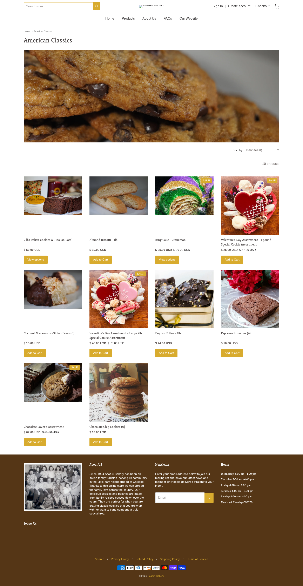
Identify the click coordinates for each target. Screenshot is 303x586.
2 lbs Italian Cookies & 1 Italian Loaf (47, 240)
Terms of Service (197, 559)
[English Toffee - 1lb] (184, 299)
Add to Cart (100, 259)
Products (128, 18)
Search (99, 559)
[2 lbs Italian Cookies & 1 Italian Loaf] (53, 195)
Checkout (262, 6)
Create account (239, 6)
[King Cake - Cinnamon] (184, 195)
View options (35, 259)
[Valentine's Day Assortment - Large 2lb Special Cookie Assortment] (118, 299)
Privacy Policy (120, 559)
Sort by (238, 150)
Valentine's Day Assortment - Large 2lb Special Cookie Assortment (115, 335)
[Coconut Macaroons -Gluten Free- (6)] (53, 289)
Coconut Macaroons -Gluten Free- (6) (49, 333)
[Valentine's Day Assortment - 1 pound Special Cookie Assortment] (250, 205)
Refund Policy (144, 559)
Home (109, 18)
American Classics (43, 31)
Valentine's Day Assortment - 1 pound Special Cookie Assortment (246, 242)
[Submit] (96, 6)
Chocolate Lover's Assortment (44, 427)
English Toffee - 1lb (168, 333)
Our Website (189, 18)
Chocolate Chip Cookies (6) (107, 427)
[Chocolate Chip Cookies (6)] (118, 392)
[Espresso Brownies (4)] (250, 299)
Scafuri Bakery (156, 576)
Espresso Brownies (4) (236, 333)
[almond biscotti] (118, 195)
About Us (149, 18)
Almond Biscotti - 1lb (103, 240)
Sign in (218, 6)
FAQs (168, 18)
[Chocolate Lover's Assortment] (53, 382)
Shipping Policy (170, 559)
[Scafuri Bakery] (151, 6)
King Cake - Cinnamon (170, 240)
